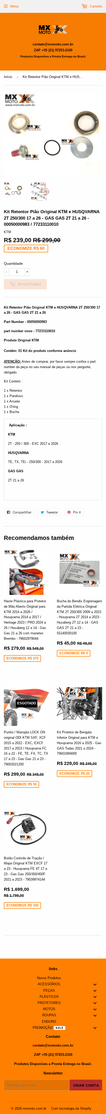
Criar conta (86, 1085)
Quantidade (13, 263)
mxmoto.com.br (34, 1108)
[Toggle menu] (95, 984)
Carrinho (95, 6)
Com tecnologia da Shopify (71, 1108)
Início (8, 77)
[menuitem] (53, 978)
